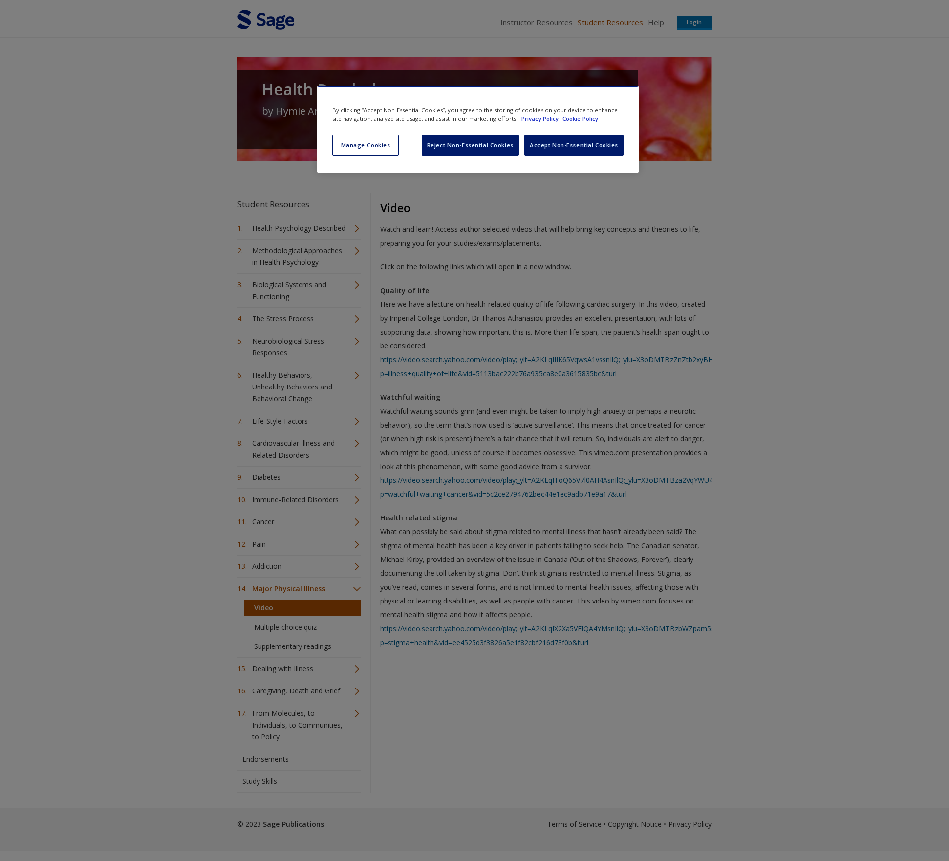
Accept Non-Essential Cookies (574, 145)
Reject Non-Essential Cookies (470, 145)
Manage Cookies (365, 145)
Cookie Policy (580, 118)
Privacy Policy (540, 118)
